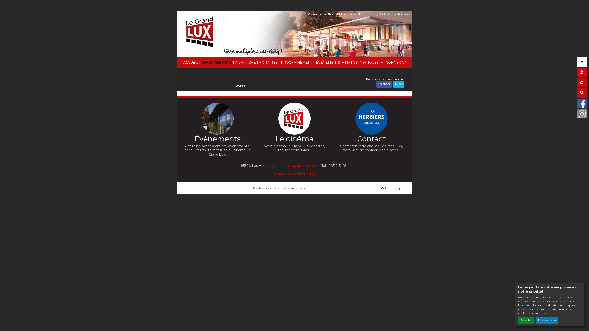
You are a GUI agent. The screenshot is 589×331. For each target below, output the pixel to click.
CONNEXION (396, 62)
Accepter (526, 320)
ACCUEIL (190, 62)
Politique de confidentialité (293, 173)
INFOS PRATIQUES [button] (363, 62)
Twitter (399, 84)
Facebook (384, 84)
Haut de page (396, 188)
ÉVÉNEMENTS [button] (328, 62)
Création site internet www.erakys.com (279, 188)
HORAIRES (268, 62)
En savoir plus (547, 320)
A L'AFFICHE (245, 62)
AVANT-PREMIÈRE (217, 62)
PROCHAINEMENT (296, 62)
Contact (312, 166)
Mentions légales (289, 166)
